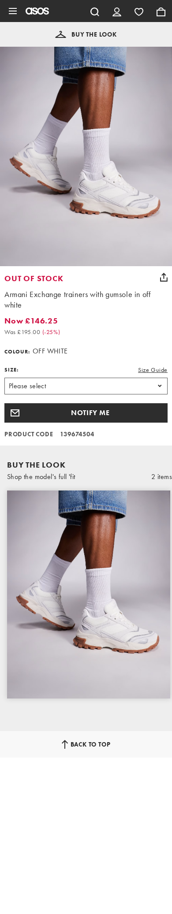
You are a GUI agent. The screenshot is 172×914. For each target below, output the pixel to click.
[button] (86, 34)
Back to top (91, 744)
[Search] (95, 11)
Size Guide (153, 370)
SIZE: (11, 369)
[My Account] (117, 11)
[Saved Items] (139, 11)
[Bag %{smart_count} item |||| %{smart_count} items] (161, 11)
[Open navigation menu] (13, 11)
